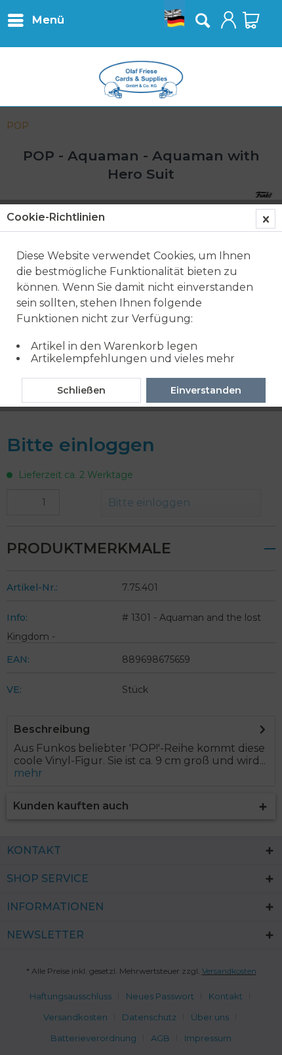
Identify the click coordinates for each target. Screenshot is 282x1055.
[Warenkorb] (251, 20)
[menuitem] (35, 19)
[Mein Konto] (229, 20)
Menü (47, 19)
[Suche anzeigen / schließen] (202, 20)
